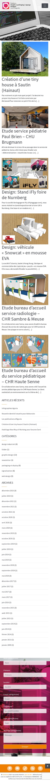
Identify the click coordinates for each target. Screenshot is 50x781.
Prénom (6, 670)
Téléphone (7, 706)
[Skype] (32, 768)
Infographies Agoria (10, 408)
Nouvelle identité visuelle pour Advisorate (18, 413)
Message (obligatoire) (12, 730)
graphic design (7, 455)
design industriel (8, 444)
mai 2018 (5, 576)
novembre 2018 (8, 565)
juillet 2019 (6, 549)
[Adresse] (9, 768)
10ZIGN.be (5, 774)
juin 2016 (5, 602)
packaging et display (10, 465)
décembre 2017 (8, 581)
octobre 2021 (7, 512)
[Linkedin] (40, 768)
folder (4, 449)
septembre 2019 (8, 544)
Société (6, 682)
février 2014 (6, 634)
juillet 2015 (6, 618)
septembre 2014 (8, 624)
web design (6, 476)
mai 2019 (5, 560)
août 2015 (6, 613)
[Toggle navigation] (45, 5)
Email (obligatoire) (11, 694)
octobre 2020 (7, 517)
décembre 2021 (8, 501)
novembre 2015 (8, 608)
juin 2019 (5, 554)
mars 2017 (6, 597)
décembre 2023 (8, 490)
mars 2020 (6, 528)
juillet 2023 (6, 496)
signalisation (7, 471)
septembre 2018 (8, 570)
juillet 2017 (6, 586)
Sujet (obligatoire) (10, 718)
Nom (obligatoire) (10, 658)
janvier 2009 (6, 645)
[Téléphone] (25, 768)
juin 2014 (5, 629)
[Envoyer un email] (17, 768)
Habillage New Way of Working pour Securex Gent (21, 429)
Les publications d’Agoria (12, 419)
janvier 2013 (6, 640)
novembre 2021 (8, 506)
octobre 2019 (7, 538)
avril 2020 (5, 522)
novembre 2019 (8, 533)
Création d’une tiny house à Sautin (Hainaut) (19, 424)
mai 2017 (5, 592)
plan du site (28, 774)
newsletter (6, 460)
